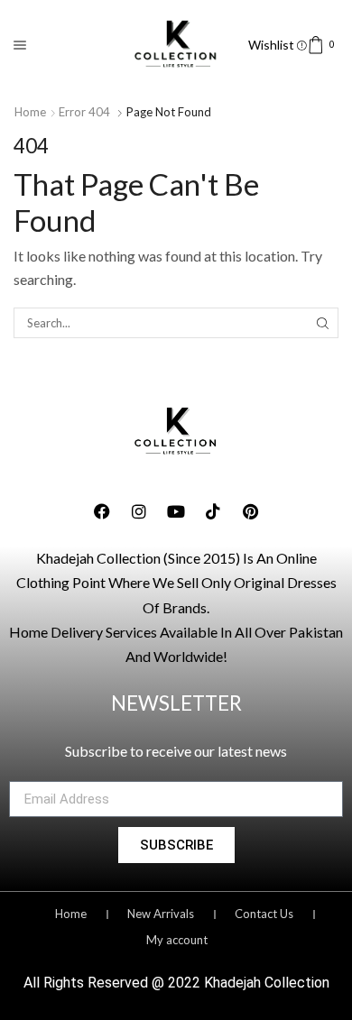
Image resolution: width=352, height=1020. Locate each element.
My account (177, 940)
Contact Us (264, 913)
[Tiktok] (213, 511)
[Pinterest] (250, 511)
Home (30, 112)
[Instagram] (139, 511)
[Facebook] (102, 511)
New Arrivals (160, 913)
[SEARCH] (323, 323)
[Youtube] (176, 511)
